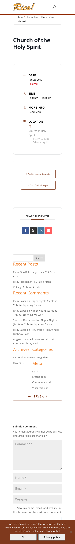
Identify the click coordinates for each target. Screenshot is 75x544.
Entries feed (39, 376)
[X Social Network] (33, 230)
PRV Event (40, 396)
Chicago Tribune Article (26, 287)
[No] (70, 532)
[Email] (48, 230)
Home (20, 17)
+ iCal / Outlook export (38, 185)
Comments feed (41, 382)
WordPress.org (40, 387)
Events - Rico (32, 17)
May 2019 (18, 363)
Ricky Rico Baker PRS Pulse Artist (32, 281)
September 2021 (22, 357)
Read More (35, 112)
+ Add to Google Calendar (38, 173)
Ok (23, 537)
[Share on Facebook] (25, 230)
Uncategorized (40, 357)
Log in (35, 371)
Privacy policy (52, 537)
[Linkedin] (41, 230)
